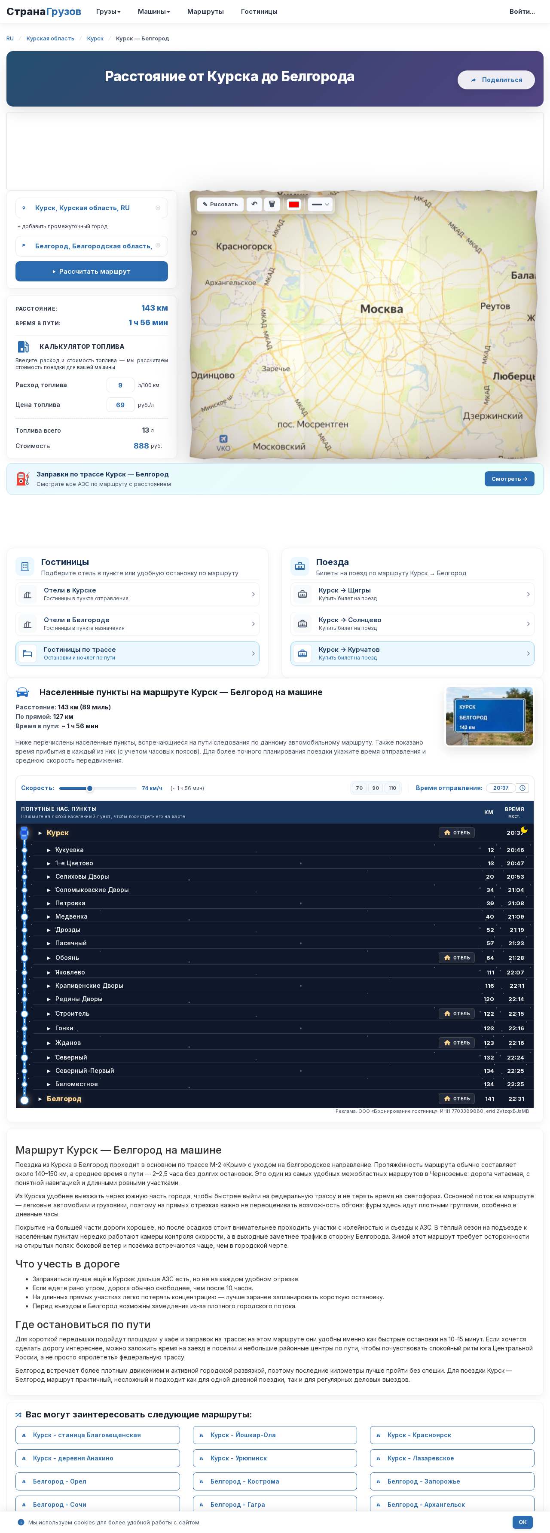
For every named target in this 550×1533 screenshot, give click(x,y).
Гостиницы (259, 11)
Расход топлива (41, 384)
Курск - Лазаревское (421, 1458)
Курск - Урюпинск (239, 1458)
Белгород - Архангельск (426, 1504)
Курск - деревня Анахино (73, 1458)
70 (359, 788)
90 (375, 788)
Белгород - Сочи (59, 1504)
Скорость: (37, 787)
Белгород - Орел (59, 1481)
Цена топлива (37, 404)
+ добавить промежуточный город (62, 226)
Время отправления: (449, 787)
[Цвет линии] (294, 204)
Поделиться (502, 79)
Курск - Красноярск (419, 1434)
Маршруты (205, 11)
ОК (523, 1522)
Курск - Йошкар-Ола (243, 1434)
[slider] (90, 788)
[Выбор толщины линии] (320, 204)
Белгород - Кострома (245, 1481)
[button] (137, 594)
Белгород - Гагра (238, 1504)
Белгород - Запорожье (424, 1481)
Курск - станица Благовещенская (87, 1434)
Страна (43, 11)
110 (392, 788)
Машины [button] (152, 11)
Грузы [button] (106, 11)
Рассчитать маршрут (95, 271)
